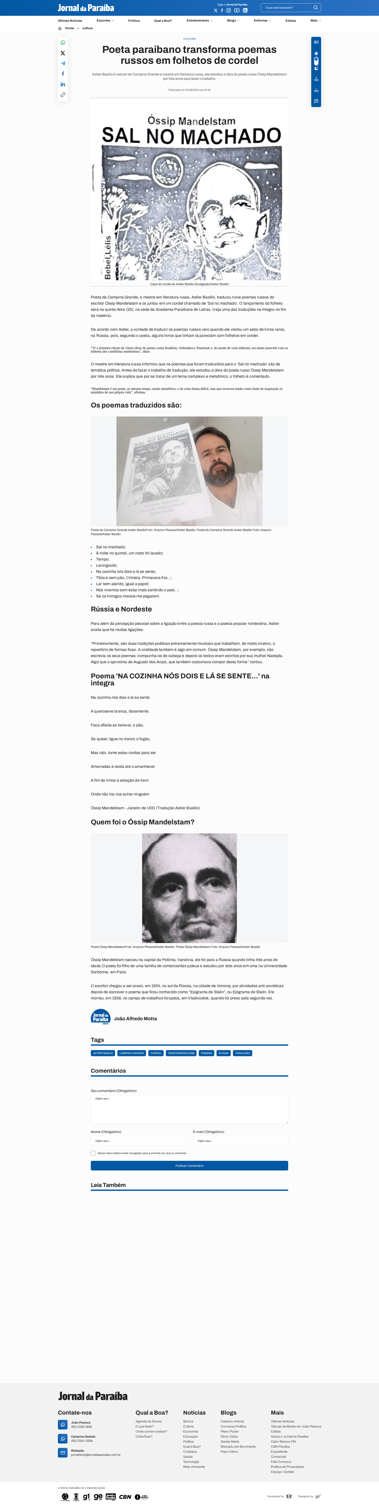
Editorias (261, 20)
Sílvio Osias (229, 1436)
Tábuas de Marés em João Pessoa (296, 1426)
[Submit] (316, 7)
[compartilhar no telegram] (63, 63)
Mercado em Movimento (238, 1446)
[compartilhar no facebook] (63, 74)
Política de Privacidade (287, 1467)
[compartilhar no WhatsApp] (63, 43)
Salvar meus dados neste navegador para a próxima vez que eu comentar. (142, 1153)
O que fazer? (145, 1426)
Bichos (188, 1421)
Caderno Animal (232, 1421)
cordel (155, 1053)
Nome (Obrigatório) (106, 1132)
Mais (314, 20)
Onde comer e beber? (151, 1431)
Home (69, 28)
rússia (224, 1053)
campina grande (132, 1053)
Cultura (188, 1426)
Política (134, 20)
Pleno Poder (230, 1431)
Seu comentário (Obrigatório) (114, 1091)
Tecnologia (191, 1461)
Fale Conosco (281, 1461)
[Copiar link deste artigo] (63, 95)
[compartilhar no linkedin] (63, 84)
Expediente (279, 1451)
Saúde (188, 1456)
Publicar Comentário (189, 1165)
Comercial (278, 1456)
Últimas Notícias (70, 20)
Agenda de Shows (149, 1421)
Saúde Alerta (230, 1441)
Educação (190, 1436)
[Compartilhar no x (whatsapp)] (63, 53)
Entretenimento (198, 20)
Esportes (103, 20)
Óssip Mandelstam (181, 1053)
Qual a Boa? (163, 20)
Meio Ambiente (194, 1467)
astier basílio (103, 1053)
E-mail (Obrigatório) (208, 1132)
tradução (242, 1053)
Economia (190, 1431)
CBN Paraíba (280, 1446)
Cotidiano (190, 1451)
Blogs (231, 20)
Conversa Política (233, 1426)
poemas (206, 1053)
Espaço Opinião (282, 1472)
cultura (87, 28)
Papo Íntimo (229, 1451)
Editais (291, 20)
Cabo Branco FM (283, 1441)
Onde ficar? (144, 1436)
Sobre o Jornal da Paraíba (289, 1436)
